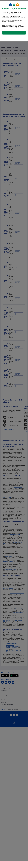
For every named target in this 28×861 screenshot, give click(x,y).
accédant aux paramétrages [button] (8, 26)
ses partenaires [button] (5, 13)
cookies (13, 27)
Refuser (14, 36)
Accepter (14, 32)
